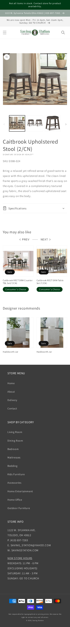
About (11, 391)
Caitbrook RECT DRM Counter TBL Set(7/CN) (18, 282)
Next (44, 239)
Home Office (14, 499)
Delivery (12, 400)
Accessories (14, 482)
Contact (12, 408)
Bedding (12, 466)
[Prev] (4, 124)
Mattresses (14, 457)
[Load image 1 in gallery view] (17, 123)
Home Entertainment (20, 491)
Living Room (14, 432)
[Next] (66, 124)
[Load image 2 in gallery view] (35, 123)
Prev (25, 239)
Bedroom (13, 449)
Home (11, 383)
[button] (5, 32)
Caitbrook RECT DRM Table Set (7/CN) (50, 282)
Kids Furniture (16, 474)
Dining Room (15, 440)
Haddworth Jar (10, 351)
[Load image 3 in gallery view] (53, 123)
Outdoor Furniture (18, 508)
